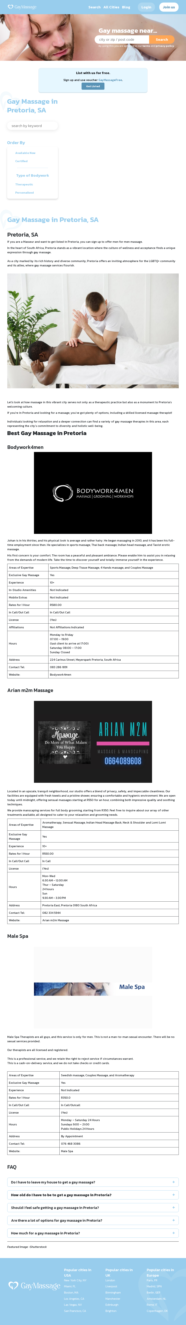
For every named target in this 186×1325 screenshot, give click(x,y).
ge (67, 920)
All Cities (111, 7)
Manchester (113, 1298)
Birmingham (113, 1292)
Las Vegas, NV (73, 1304)
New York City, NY (75, 1280)
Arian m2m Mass (53, 920)
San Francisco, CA (75, 1311)
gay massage (123, 421)
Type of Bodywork (32, 175)
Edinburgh (112, 1304)
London (110, 1280)
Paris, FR (152, 1280)
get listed (57, 241)
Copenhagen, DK (157, 1311)
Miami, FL (70, 1286)
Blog (126, 7)
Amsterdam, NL (156, 1298)
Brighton (111, 1311)
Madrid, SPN (154, 1286)
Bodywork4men (60, 674)
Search (94, 7)
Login (146, 7)
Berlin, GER (153, 1292)
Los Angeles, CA (74, 1298)
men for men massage (127, 241)
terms (146, 46)
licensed (140, 412)
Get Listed (93, 86)
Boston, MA (71, 1292)
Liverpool (111, 1286)
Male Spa (67, 1151)
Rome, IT (152, 1304)
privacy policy (165, 46)
